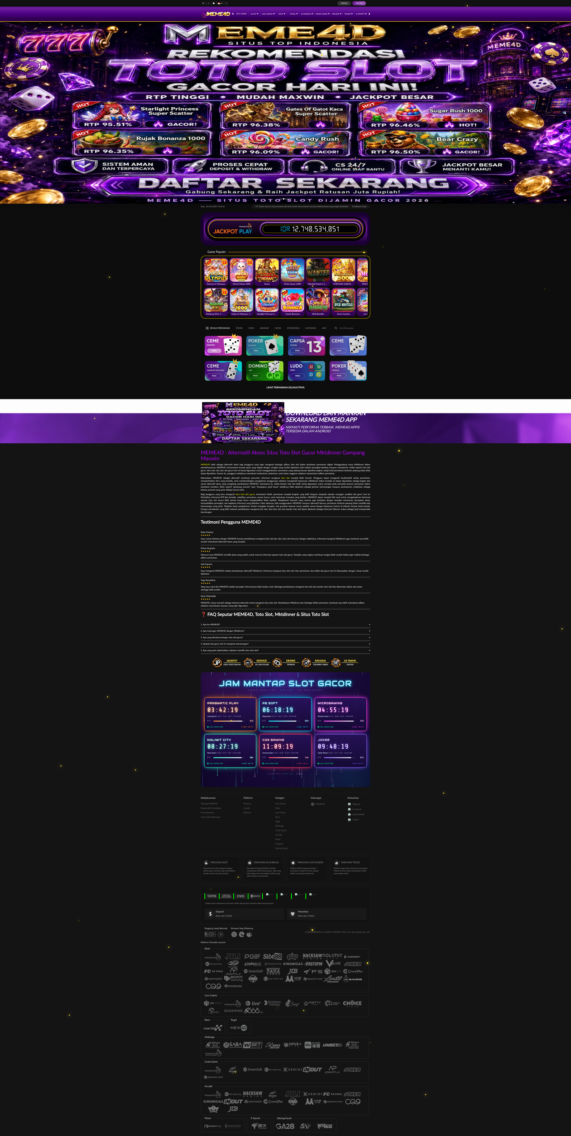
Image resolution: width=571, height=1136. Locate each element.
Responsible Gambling (211, 808)
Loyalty (247, 808)
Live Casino (267, 14)
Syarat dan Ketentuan (211, 817)
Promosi (247, 804)
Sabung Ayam (281, 848)
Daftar (359, 3)
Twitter (355, 820)
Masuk (344, 3)
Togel (293, 14)
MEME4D (205, 465)
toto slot (285, 478)
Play (245, 231)
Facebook (356, 809)
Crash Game (322, 14)
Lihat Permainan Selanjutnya (286, 387)
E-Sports (360, 14)
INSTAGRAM (358, 815)
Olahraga (306, 14)
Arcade (336, 14)
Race (281, 14)
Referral (247, 813)
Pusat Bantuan (207, 813)
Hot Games (241, 14)
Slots (254, 14)
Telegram (356, 804)
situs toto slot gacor (245, 494)
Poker (348, 14)
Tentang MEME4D (209, 804)
